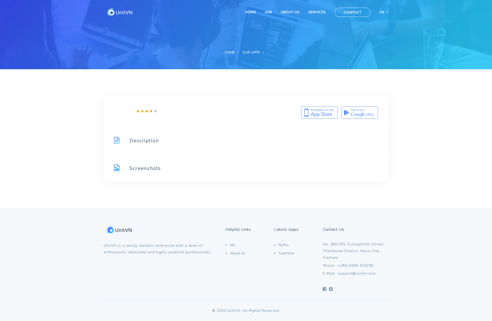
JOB (268, 12)
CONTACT (353, 12)
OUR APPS (251, 52)
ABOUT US (290, 12)
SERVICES (317, 12)
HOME (250, 12)
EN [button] (382, 12)
